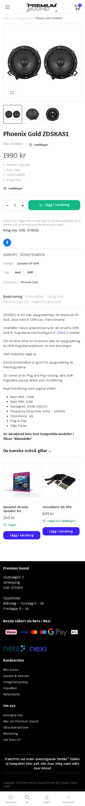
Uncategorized (22, 18)
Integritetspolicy (15, 682)
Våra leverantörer (16, 727)
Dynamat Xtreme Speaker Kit (15, 509)
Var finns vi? (11, 740)
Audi (17, 272)
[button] (11, 92)
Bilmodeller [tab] (35, 296)
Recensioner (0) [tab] (16, 302)
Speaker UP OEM (28, 263)
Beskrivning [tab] (12, 296)
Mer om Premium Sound (20, 721)
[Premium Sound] (42, 7)
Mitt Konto (11, 670)
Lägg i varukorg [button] (22, 535)
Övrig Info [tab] (55, 296)
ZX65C (62, 333)
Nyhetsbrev (11, 694)
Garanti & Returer (16, 676)
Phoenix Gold (29, 282)
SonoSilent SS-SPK (57, 507)
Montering (10, 734)
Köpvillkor (10, 688)
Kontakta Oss (13, 715)
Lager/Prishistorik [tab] (46, 302)
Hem (6, 18)
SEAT (30, 272)
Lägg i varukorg (57, 205)
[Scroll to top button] (78, 786)
